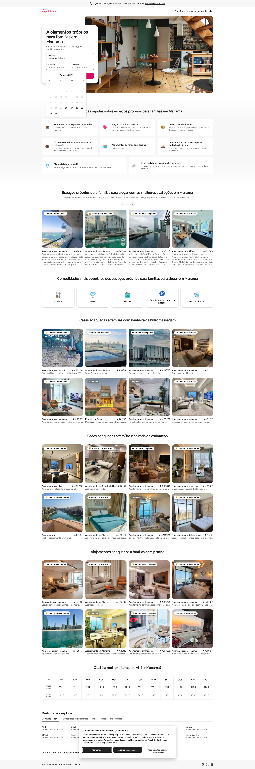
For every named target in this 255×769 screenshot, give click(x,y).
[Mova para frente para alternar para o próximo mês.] (82, 75)
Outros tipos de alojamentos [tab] (75, 719)
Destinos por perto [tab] (50, 719)
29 (82, 108)
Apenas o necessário (127, 750)
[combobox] (70, 58)
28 (77, 108)
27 (72, 108)
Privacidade (66, 764)
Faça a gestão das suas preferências (158, 751)
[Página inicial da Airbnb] (49, 11)
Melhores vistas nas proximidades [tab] (107, 719)
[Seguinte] (132, 204)
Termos (76, 764)
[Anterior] (122, 204)
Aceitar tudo (97, 750)
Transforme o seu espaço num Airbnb (193, 11)
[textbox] (58, 67)
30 (51, 113)
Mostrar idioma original (155, 3)
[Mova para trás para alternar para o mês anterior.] (51, 75)
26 (66, 108)
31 (56, 113)
